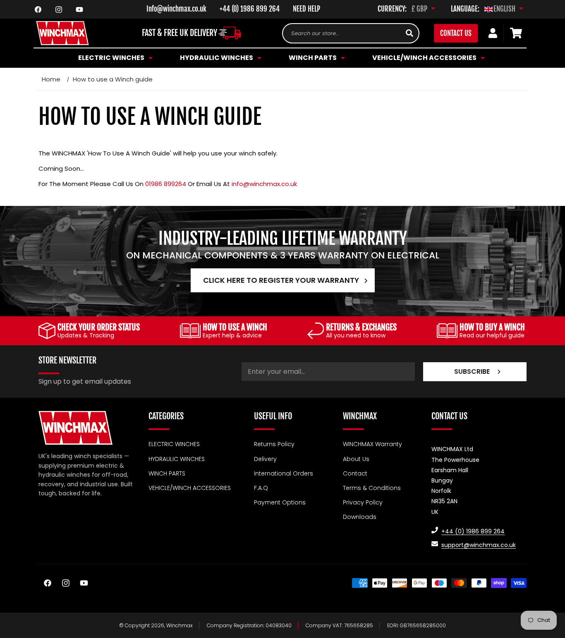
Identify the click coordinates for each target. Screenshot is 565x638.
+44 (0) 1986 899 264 (250, 9)
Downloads (359, 517)
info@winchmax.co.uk (264, 183)
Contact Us (456, 33)
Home (51, 79)
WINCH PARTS (166, 473)
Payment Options (280, 502)
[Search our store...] (409, 33)
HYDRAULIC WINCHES (176, 458)
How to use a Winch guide (113, 79)
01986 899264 (165, 183)
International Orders (283, 473)
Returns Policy (274, 444)
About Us (356, 458)
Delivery (265, 458)
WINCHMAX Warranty (372, 444)
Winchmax (179, 625)
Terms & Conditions (372, 487)
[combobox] (351, 33)
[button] (114, 57)
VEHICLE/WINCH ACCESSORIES (189, 487)
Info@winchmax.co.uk (176, 9)
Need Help (306, 9)
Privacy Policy (363, 502)
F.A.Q (261, 487)
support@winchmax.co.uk (478, 544)
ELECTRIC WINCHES (174, 444)
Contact (355, 473)
